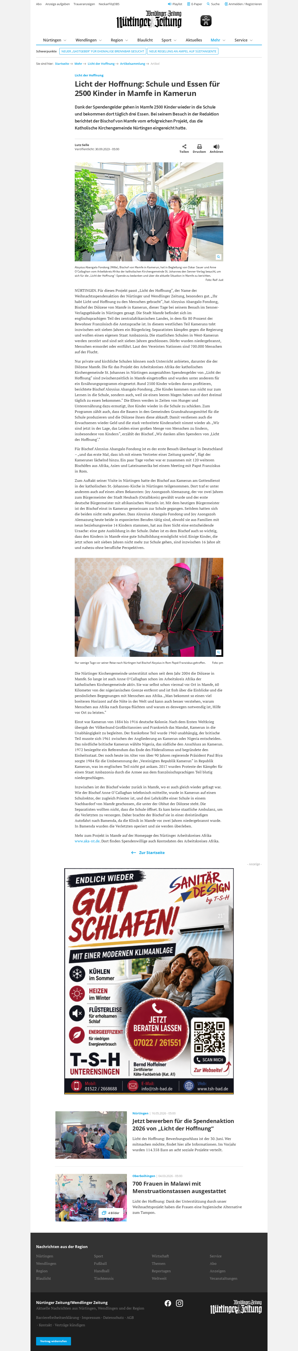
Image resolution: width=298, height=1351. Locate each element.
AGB (130, 1317)
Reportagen (161, 1270)
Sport (166, 40)
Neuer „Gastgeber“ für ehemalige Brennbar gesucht (102, 51)
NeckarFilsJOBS (109, 4)
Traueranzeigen (84, 4)
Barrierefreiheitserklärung (57, 1317)
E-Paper (196, 4)
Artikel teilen (184, 146)
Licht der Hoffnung (101, 63)
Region (117, 40)
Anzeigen (218, 1270)
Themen (159, 1263)
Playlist (177, 4)
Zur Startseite (152, 852)
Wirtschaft (160, 1256)
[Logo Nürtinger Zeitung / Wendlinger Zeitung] (149, 19)
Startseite (62, 63)
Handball (101, 1270)
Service (241, 40)
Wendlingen (86, 40)
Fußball (100, 1263)
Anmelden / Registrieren (245, 4)
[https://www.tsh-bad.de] (149, 980)
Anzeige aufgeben (57, 4)
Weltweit (159, 1278)
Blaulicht (145, 40)
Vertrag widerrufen (53, 1341)
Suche (215, 4)
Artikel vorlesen (216, 146)
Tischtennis (104, 1278)
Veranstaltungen (223, 1278)
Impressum (91, 1317)
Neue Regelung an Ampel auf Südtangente (182, 51)
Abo (39, 4)
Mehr (215, 40)
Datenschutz (113, 1317)
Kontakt (45, 1324)
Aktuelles (194, 40)
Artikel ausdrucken (199, 146)
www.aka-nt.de (87, 841)
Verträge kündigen (70, 1324)
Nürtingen (52, 40)
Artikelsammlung (132, 63)
